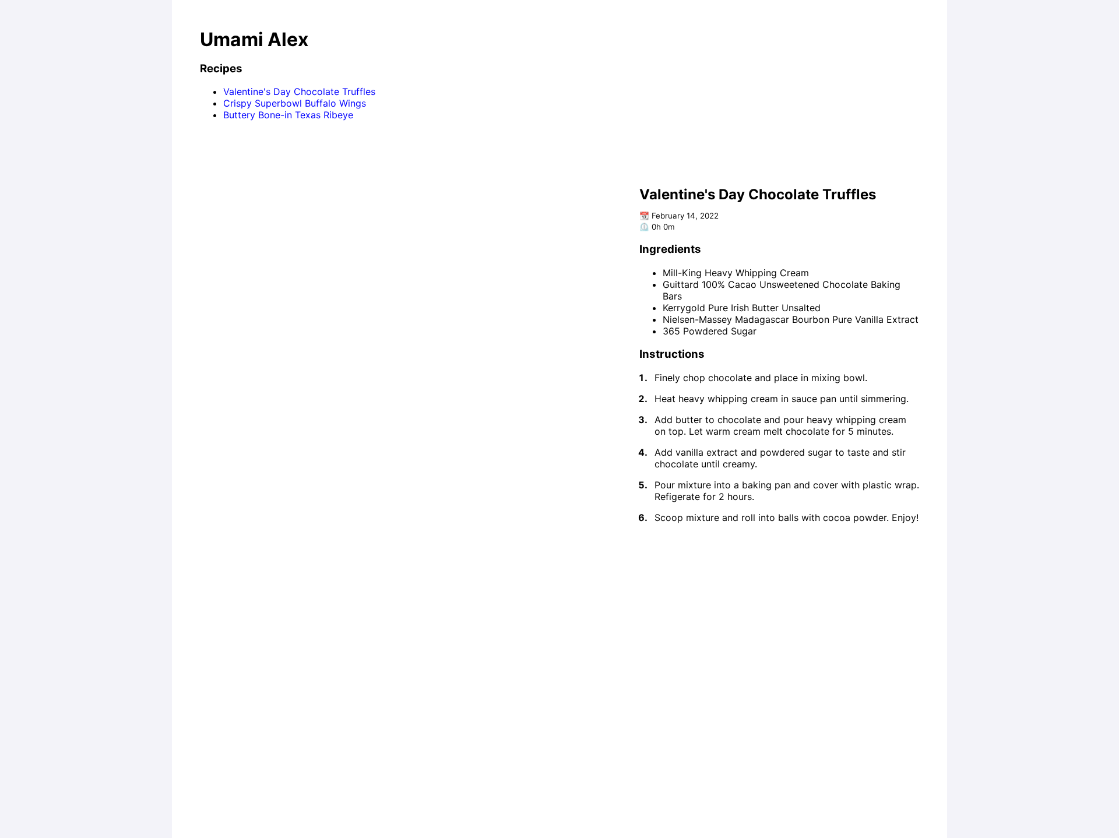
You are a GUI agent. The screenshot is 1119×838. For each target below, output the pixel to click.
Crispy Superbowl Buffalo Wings (294, 103)
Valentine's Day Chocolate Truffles (299, 91)
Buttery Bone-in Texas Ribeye (288, 115)
